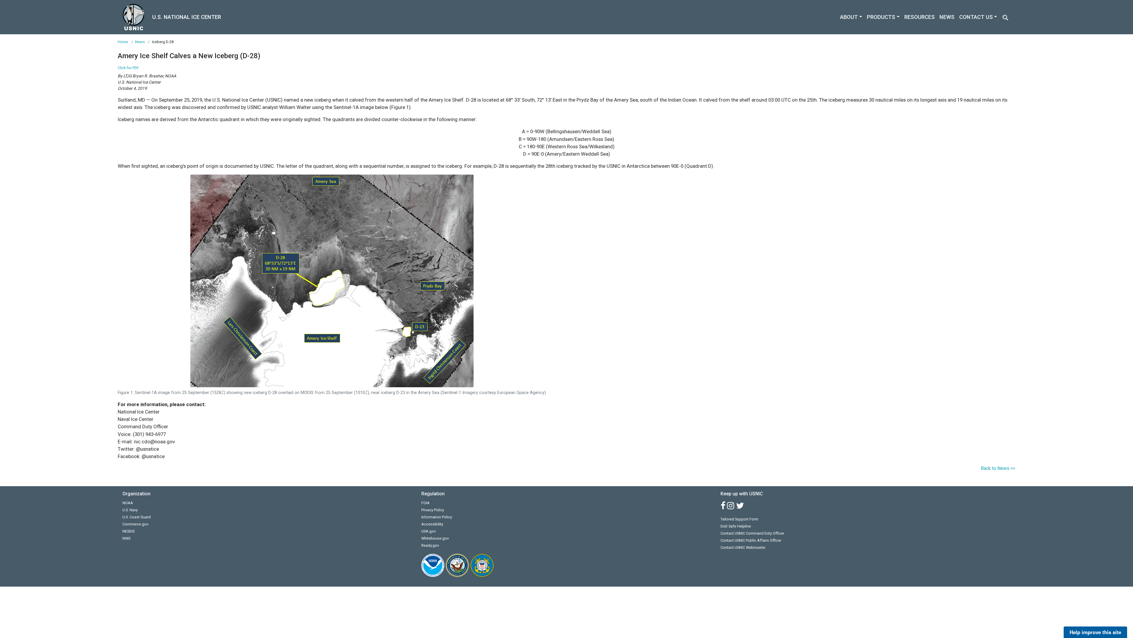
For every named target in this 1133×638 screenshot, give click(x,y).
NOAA (127, 503)
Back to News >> (998, 468)
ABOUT (849, 17)
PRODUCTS (881, 17)
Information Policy (436, 517)
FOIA (425, 503)
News (140, 42)
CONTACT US (976, 17)
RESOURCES (919, 17)
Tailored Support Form (739, 519)
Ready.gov (430, 545)
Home (123, 42)
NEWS (946, 17)
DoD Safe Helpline (736, 526)
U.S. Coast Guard (136, 517)
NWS (126, 538)
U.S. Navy (130, 510)
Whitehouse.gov (435, 538)
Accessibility (432, 524)
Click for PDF (128, 68)
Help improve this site (1095, 632)
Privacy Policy (432, 510)
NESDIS (128, 531)
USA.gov (428, 531)
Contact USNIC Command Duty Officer (752, 533)
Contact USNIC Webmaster (743, 547)
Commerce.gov (135, 524)
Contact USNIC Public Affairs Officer (751, 540)
